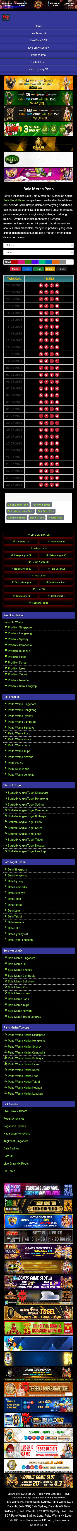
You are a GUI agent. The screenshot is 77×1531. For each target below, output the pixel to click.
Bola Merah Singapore (21, 958)
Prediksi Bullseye (18, 651)
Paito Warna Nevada (20, 757)
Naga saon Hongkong (16, 1133)
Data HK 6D (14, 928)
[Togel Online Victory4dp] (38, 1221)
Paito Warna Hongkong (21, 710)
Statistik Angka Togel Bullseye (26, 816)
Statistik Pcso (37, 517)
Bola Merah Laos (18, 999)
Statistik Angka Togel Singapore (27, 792)
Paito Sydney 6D (38, 69)
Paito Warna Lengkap (20, 774)
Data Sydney (15, 881)
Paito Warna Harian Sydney (24, 1046)
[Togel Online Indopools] (38, 1451)
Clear (8, 262)
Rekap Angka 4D (22, 568)
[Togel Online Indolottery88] (38, 1420)
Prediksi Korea (17, 662)
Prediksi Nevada (18, 680)
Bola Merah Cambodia (21, 975)
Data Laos (14, 910)
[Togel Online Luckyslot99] (38, 1359)
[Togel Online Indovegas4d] (38, 1481)
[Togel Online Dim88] (38, 98)
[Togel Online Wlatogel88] (38, 1298)
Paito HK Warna (13, 622)
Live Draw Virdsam (15, 1111)
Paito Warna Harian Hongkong (26, 1040)
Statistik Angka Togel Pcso (24, 822)
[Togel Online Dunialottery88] (38, 1389)
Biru (27, 269)
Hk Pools (9, 1171)
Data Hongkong (17, 875)
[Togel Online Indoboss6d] (38, 1206)
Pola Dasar (40, 575)
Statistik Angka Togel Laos (24, 834)
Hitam (62, 269)
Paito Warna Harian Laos (22, 1076)
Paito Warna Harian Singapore (26, 1035)
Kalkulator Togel (40, 602)
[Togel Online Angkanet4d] (38, 1435)
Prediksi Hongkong (19, 633)
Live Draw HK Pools (16, 1163)
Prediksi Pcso (55, 517)
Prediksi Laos (16, 668)
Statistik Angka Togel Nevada (26, 845)
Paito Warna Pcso (41, 504)
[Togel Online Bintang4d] (38, 1282)
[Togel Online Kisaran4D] (38, 129)
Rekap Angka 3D (57, 555)
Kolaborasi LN (57, 596)
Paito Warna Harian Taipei (23, 1081)
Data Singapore (17, 869)
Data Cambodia (17, 887)
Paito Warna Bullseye (21, 727)
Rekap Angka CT (22, 555)
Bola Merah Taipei (18, 1005)
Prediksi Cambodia (19, 645)
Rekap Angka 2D (40, 562)
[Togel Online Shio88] (38, 1466)
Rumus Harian (57, 541)
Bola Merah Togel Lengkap (24, 1016)
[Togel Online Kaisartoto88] (38, 1328)
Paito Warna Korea (19, 739)
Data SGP (24, 1506)
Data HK (8, 1156)
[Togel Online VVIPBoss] (38, 83)
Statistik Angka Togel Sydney (25, 804)
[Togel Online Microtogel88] (38, 1190)
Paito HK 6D (38, 62)
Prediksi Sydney (17, 639)
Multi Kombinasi (57, 582)
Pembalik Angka (22, 582)
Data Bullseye (16, 893)
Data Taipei (14, 916)
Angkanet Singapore (15, 1141)
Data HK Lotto (16, 1520)
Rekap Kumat (40, 548)
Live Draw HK (38, 33)
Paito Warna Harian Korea (23, 1070)
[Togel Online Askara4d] (38, 1267)
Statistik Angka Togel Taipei (25, 839)
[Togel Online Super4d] (38, 114)
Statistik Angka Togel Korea (24, 828)
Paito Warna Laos (18, 745)
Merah (15, 269)
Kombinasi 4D (22, 596)
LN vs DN (40, 589)
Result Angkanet (13, 1118)
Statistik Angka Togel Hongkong (27, 798)
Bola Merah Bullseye (20, 981)
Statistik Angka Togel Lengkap (26, 851)
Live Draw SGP (38, 40)
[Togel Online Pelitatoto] (38, 159)
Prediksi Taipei (17, 674)
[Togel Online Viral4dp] (38, 175)
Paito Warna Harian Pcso (20, 511)
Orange (50, 269)
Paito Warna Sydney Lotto (27, 1515)
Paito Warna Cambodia (21, 721)
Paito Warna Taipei (19, 751)
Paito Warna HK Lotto (58, 1515)
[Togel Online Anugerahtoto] (38, 1405)
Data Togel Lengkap (20, 940)
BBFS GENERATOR (40, 534)
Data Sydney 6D (17, 934)
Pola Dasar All (57, 568)
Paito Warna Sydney (20, 716)
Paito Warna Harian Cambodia (26, 1052)
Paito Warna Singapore (21, 704)
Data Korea (14, 905)
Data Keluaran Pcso (18, 504)
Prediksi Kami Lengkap (22, 686)
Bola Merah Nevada (19, 1011)
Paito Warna (38, 55)
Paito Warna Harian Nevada (24, 1087)
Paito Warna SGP (61, 1501)
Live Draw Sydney (38, 47)
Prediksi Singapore (19, 627)
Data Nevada (15, 922)
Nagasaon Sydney (14, 1126)
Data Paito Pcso (46, 511)
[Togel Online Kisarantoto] (38, 144)
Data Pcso (14, 899)
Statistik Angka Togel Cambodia (27, 810)
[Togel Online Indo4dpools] (38, 1343)
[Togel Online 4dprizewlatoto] (38, 1313)
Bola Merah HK (17, 964)
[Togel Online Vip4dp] (38, 1374)
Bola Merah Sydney (19, 969)
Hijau (38, 269)
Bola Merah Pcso (38, 189)
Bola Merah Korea (18, 993)
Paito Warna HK (14, 1501)
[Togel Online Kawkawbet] (38, 1236)
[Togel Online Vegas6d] (38, 1252)
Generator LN (22, 541)
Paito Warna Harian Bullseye (25, 1058)
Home (38, 26)
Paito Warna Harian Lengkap (25, 1093)
